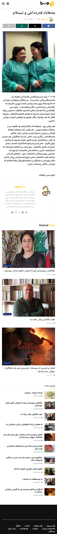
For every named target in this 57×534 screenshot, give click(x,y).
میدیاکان (52, 531)
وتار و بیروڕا (7, 265)
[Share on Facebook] (48, 26)
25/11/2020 (28, 19)
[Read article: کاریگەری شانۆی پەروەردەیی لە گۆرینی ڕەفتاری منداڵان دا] (49, 492)
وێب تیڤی (11, 528)
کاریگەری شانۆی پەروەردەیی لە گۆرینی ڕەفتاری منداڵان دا (23, 490)
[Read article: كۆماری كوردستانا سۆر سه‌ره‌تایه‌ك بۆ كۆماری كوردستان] (49, 448)
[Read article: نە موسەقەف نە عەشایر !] (49, 481)
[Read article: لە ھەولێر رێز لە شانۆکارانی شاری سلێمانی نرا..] (49, 427)
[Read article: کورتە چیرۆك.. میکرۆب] (49, 395)
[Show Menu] (7, 4)
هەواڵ (18, 526)
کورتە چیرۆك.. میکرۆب (33, 393)
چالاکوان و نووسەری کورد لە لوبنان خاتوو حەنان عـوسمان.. (29, 271)
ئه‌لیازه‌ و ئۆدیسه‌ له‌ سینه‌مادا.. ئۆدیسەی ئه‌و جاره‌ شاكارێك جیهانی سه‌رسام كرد (30, 370)
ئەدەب (27, 526)
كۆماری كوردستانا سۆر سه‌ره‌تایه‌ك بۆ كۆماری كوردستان (24, 447)
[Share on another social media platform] (9, 26)
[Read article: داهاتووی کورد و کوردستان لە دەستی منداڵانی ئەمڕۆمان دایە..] (49, 460)
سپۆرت (35, 528)
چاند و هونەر (38, 526)
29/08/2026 (50, 275)
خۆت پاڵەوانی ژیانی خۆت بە (42, 320)
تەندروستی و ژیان (48, 528)
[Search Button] (3, 4)
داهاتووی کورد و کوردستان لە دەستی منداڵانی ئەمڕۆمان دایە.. (24, 459)
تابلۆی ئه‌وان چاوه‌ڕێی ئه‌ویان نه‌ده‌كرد (28, 469)
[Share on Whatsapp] (22, 26)
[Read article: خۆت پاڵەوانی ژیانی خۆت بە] (28, 298)
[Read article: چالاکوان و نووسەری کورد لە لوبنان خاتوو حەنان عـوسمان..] (28, 249)
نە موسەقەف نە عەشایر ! (32, 479)
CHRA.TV (44, 19)
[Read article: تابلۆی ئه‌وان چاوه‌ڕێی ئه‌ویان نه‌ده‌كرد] (49, 471)
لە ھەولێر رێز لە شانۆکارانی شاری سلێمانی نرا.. (23, 424)
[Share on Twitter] (35, 26)
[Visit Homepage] (47, 4)
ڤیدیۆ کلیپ (24, 528)
